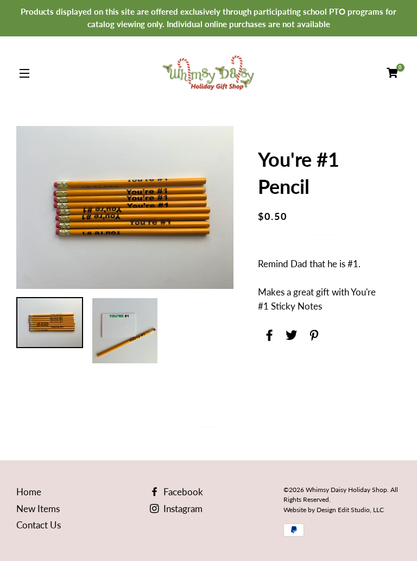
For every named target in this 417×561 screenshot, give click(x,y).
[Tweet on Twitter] (290, 333)
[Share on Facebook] (268, 333)
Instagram (182, 508)
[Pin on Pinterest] (312, 333)
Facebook (182, 491)
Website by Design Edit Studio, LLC (333, 510)
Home (28, 491)
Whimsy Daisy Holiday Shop (346, 490)
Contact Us (38, 525)
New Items (38, 508)
